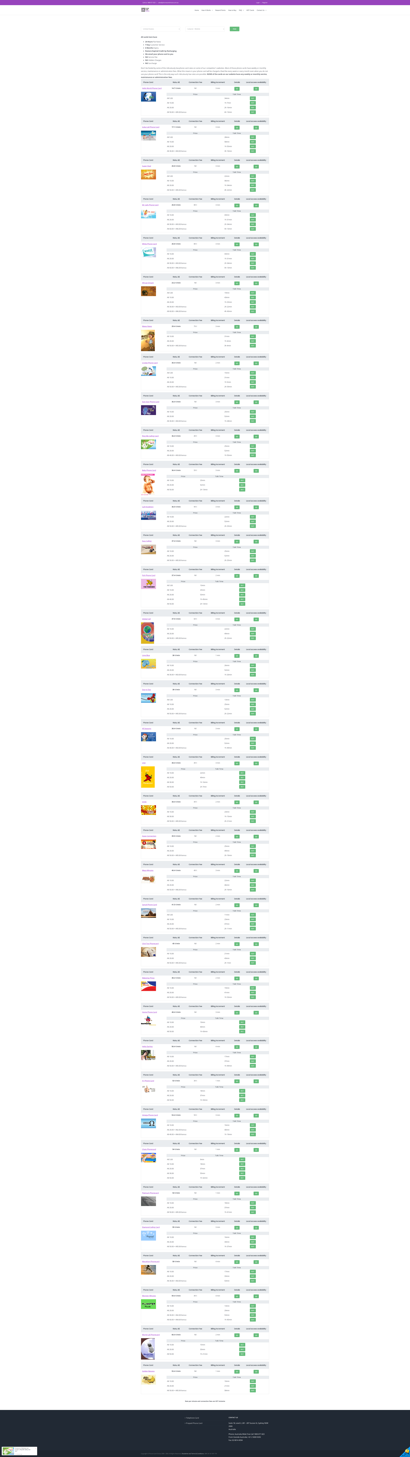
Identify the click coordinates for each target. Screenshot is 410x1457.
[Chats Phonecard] (148, 1154)
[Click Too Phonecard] (148, 948)
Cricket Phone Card (150, 363)
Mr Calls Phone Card (150, 205)
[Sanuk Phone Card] (148, 909)
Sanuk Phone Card (149, 904)
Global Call (146, 619)
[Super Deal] (148, 171)
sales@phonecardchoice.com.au (168, 3)
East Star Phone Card (150, 402)
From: (143, 25)
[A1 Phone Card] (148, 1085)
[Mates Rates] (148, 331)
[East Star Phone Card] (148, 406)
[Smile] (148, 806)
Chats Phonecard (149, 1149)
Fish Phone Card (148, 575)
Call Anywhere (147, 507)
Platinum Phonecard (150, 1193)
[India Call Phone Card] (148, 132)
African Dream (148, 283)
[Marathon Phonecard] (148, 1266)
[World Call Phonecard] (148, 1339)
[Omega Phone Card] (148, 1120)
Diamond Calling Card (151, 1227)
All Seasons (146, 728)
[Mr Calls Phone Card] (148, 210)
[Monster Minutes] (148, 1300)
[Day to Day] (148, 694)
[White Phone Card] (148, 248)
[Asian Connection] (148, 841)
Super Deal (146, 166)
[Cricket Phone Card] (148, 367)
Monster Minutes (149, 1296)
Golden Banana (148, 1371)
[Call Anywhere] (148, 511)
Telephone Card (192, 1418)
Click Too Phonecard (150, 943)
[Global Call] (147, 623)
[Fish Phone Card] (148, 580)
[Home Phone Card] (148, 1017)
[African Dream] (148, 287)
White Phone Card (149, 244)
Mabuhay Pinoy (148, 978)
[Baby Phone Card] (148, 475)
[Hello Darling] (148, 1051)
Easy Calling (147, 541)
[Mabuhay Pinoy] (148, 983)
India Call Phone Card (150, 127)
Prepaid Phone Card (194, 1423)
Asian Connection (149, 836)
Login (258, 3)
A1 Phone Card (148, 1081)
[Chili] (148, 767)
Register (264, 3)
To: (186, 25)
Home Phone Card (149, 1012)
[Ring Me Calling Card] (148, 441)
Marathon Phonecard (150, 1261)
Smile (144, 802)
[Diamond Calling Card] (148, 1232)
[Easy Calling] (148, 546)
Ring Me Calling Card (150, 436)
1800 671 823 (151, 3)
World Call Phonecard (151, 1334)
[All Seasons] (148, 733)
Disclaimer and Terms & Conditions (193, 1454)
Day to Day (146, 689)
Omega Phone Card (150, 1115)
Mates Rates (147, 326)
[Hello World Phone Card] (148, 93)
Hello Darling (147, 1046)
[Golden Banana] (148, 1376)
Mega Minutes (147, 870)
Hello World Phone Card (152, 88)
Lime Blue (146, 655)
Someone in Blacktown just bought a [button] (22, 1449)
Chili (144, 763)
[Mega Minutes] (148, 875)
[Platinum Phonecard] (148, 1198)
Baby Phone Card (149, 470)
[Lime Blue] (148, 660)
